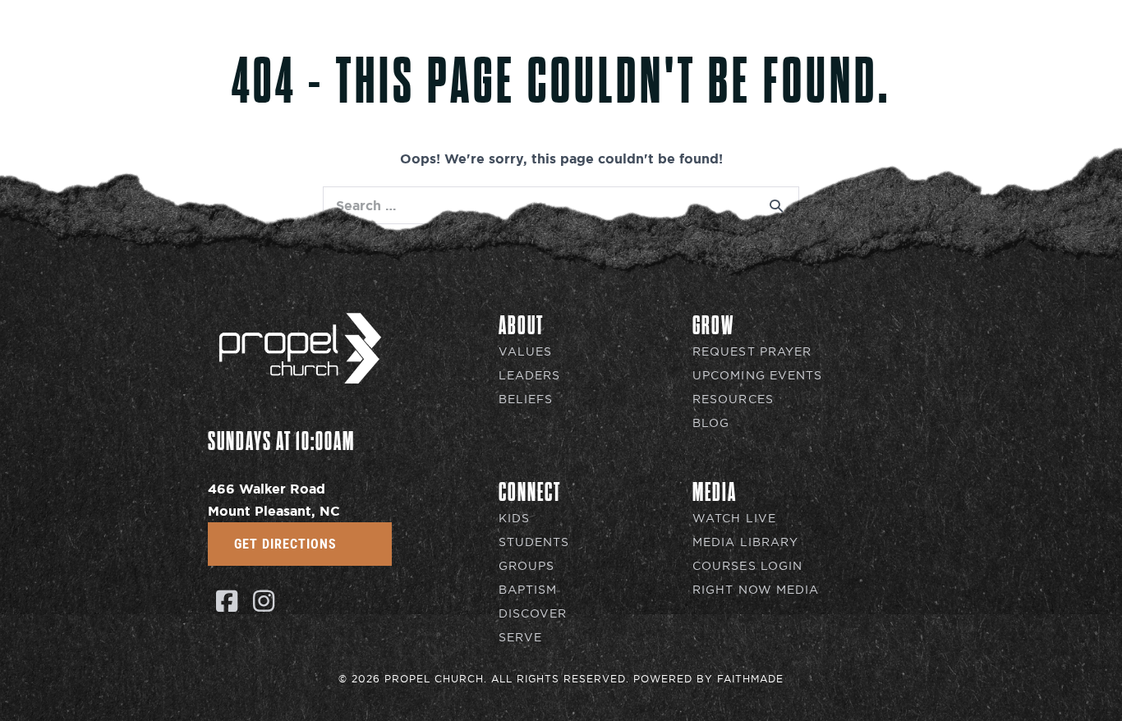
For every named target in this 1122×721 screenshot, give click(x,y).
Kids (514, 518)
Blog (710, 423)
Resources (733, 399)
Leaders (530, 376)
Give (1001, 37)
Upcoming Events (757, 376)
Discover (533, 614)
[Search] (776, 205)
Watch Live (734, 518)
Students (534, 542)
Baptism (528, 590)
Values (526, 352)
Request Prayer (752, 352)
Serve (521, 637)
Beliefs (526, 399)
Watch (921, 37)
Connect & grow (784, 37)
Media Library (745, 542)
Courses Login (747, 566)
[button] (226, 600)
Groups (527, 566)
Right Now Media (756, 590)
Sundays (550, 37)
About (647, 37)
